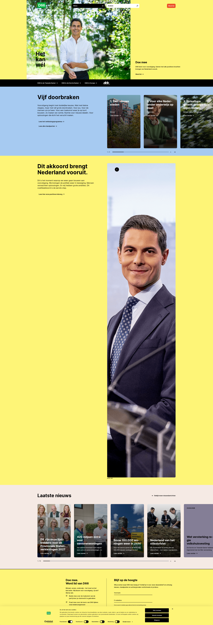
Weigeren (157, 620)
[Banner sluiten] (172, 608)
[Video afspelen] (117, 169)
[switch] (86, 621)
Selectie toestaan (157, 615)
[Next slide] (174, 152)
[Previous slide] (171, 152)
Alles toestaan (157, 610)
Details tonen (126, 621)
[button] (89, 6)
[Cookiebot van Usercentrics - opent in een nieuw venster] (48, 622)
